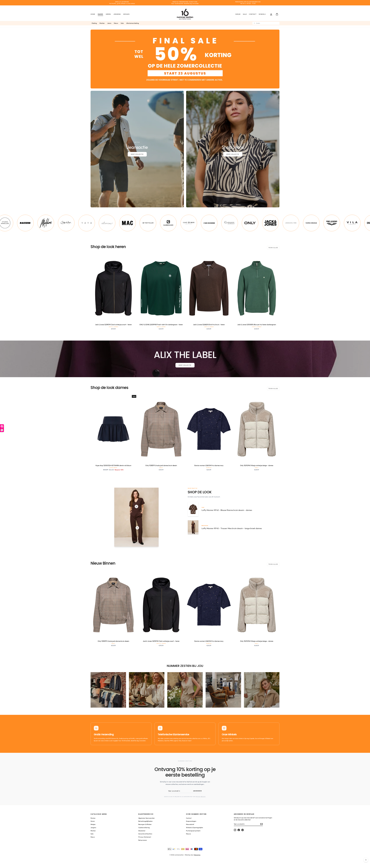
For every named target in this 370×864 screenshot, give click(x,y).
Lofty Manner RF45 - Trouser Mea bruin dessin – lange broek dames (232, 528)
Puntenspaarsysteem (193, 831)
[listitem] (20, 223)
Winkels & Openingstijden (194, 827)
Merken (102, 23)
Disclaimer (141, 831)
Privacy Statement (144, 837)
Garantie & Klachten (145, 834)
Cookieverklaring (144, 827)
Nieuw (238, 14)
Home (93, 14)
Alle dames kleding (132, 23)
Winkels (262, 14)
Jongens (117, 14)
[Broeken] (137, 528)
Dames (100, 14)
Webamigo (197, 855)
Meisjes (126, 14)
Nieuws (188, 834)
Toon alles (273, 247)
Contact (252, 14)
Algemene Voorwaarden (146, 818)
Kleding (94, 23)
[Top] (136, 506)
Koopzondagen (191, 821)
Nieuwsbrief (190, 824)
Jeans (109, 23)
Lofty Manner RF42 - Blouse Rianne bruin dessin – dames (227, 510)
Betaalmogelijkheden (145, 821)
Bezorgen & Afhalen (145, 824)
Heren (108, 14)
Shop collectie (185, 365)
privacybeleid (200, 796)
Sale (245, 14)
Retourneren (142, 840)
